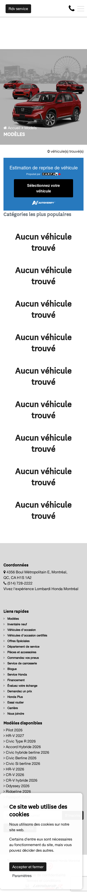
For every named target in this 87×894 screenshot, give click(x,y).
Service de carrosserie (21, 663)
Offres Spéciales (17, 641)
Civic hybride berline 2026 (27, 752)
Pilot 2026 (14, 730)
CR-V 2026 (14, 775)
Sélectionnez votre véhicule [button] (43, 188)
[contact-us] (71, 8)
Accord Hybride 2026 (23, 747)
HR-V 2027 (14, 735)
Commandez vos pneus (22, 657)
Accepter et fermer (27, 867)
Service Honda (16, 674)
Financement (15, 680)
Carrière (12, 708)
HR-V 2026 (14, 769)
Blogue (11, 669)
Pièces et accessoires (21, 652)
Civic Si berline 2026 (22, 763)
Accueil (13, 128)
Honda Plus (14, 697)
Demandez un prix (19, 691)
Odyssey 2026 (17, 786)
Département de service (22, 646)
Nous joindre (15, 713)
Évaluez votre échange (21, 685)
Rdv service (18, 9)
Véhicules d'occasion (21, 630)
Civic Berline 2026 (20, 758)
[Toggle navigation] (80, 8)
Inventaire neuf (16, 624)
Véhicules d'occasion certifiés (26, 635)
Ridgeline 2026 (18, 791)
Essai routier (15, 702)
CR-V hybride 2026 (21, 780)
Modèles (12, 618)
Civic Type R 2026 (20, 741)
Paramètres (22, 876)
